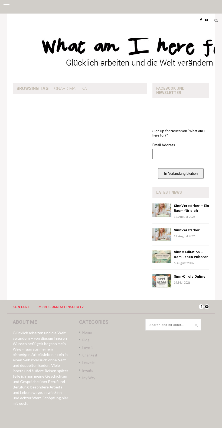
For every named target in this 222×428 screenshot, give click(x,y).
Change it (89, 355)
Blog (85, 340)
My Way (88, 378)
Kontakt (21, 307)
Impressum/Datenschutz (61, 307)
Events (87, 370)
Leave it (88, 363)
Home (87, 332)
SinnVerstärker (187, 230)
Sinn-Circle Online (189, 276)
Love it (87, 347)
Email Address (163, 145)
